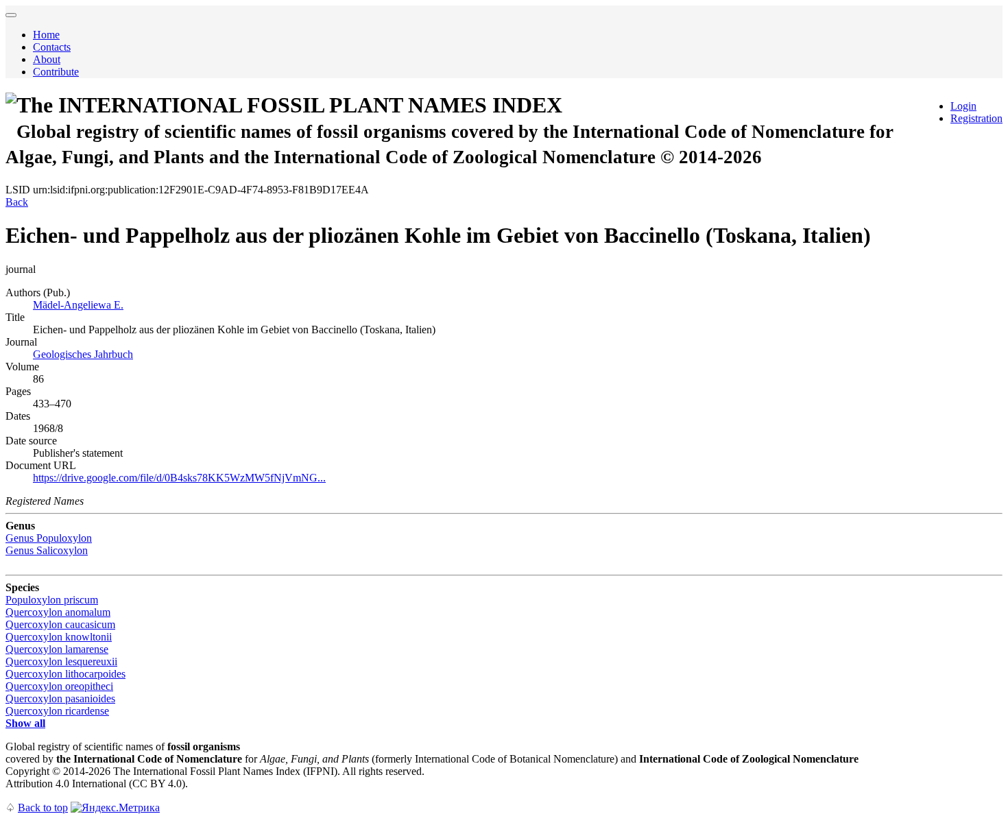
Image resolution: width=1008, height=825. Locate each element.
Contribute (56, 71)
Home (46, 34)
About (46, 59)
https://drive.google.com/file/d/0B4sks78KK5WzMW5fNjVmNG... (179, 477)
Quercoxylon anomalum (57, 612)
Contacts (52, 47)
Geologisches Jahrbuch (83, 354)
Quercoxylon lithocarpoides (65, 674)
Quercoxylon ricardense (57, 711)
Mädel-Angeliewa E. (78, 305)
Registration (976, 118)
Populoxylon (48, 538)
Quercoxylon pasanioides (60, 698)
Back (16, 202)
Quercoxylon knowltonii (58, 637)
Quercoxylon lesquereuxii (61, 661)
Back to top (43, 807)
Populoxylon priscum (51, 600)
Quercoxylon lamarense (56, 649)
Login (963, 106)
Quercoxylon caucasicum (60, 624)
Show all (25, 723)
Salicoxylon (46, 550)
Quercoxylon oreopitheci (59, 686)
